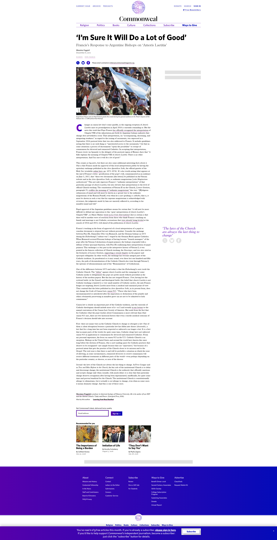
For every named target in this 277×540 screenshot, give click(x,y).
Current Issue (83, 6)
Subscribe (168, 25)
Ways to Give (189, 25)
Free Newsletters (193, 10)
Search (187, 6)
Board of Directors (89, 496)
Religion (84, 25)
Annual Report (156, 505)
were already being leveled (132, 220)
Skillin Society (156, 489)
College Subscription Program (158, 493)
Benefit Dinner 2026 (158, 481)
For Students (132, 489)
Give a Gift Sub (133, 485)
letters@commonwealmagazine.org (122, 63)
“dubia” (98, 272)
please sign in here (165, 529)
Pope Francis (90, 57)
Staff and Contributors (90, 492)
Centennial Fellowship (90, 485)
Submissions (109, 489)
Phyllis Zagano (135, 452)
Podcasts (108, 6)
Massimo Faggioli (83, 50)
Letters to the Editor (112, 485)
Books (116, 25)
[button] (78, 64)
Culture (131, 25)
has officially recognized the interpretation (130, 130)
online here (97, 171)
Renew (130, 481)
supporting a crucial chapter (116, 253)
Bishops (79, 57)
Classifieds (178, 481)
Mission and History (89, 481)
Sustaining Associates (159, 498)
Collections (149, 25)
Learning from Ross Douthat (103, 399)
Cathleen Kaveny (83, 452)
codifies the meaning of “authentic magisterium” (109, 190)
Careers (108, 492)
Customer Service (111, 496)
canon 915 (111, 291)
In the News (86, 489)
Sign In (197, 6)
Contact (108, 481)
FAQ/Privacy (87, 499)
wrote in (117, 215)
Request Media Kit (181, 485)
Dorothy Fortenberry (111, 449)
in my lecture (137, 307)
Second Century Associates (161, 485)
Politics (101, 25)
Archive (97, 6)
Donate (178, 6)
